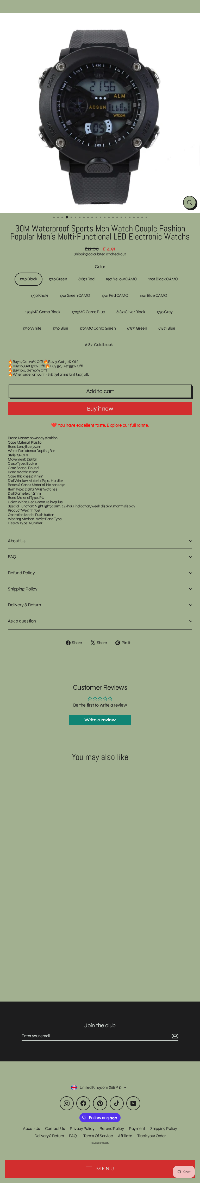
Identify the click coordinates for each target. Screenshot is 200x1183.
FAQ (12, 556)
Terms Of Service (98, 1135)
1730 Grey (165, 311)
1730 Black (28, 278)
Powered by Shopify (100, 1143)
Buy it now (100, 408)
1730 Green (58, 278)
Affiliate (125, 1135)
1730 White (32, 328)
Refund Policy (21, 573)
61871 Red (86, 278)
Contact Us (55, 1128)
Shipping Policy (22, 589)
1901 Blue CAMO (153, 295)
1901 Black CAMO (163, 278)
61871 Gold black (99, 344)
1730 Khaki (39, 295)
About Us (16, 541)
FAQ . (73, 1135)
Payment (137, 1128)
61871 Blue (166, 328)
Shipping (81, 254)
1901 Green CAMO (75, 295)
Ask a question (22, 621)
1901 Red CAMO (115, 295)
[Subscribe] (174, 1036)
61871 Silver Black (130, 311)
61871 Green (137, 328)
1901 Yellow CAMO (121, 278)
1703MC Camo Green (98, 328)
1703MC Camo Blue (88, 311)
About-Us (31, 1128)
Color (100, 266)
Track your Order (151, 1135)
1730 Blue (60, 328)
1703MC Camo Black (42, 311)
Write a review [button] (100, 719)
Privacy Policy (82, 1128)
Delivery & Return (24, 605)
